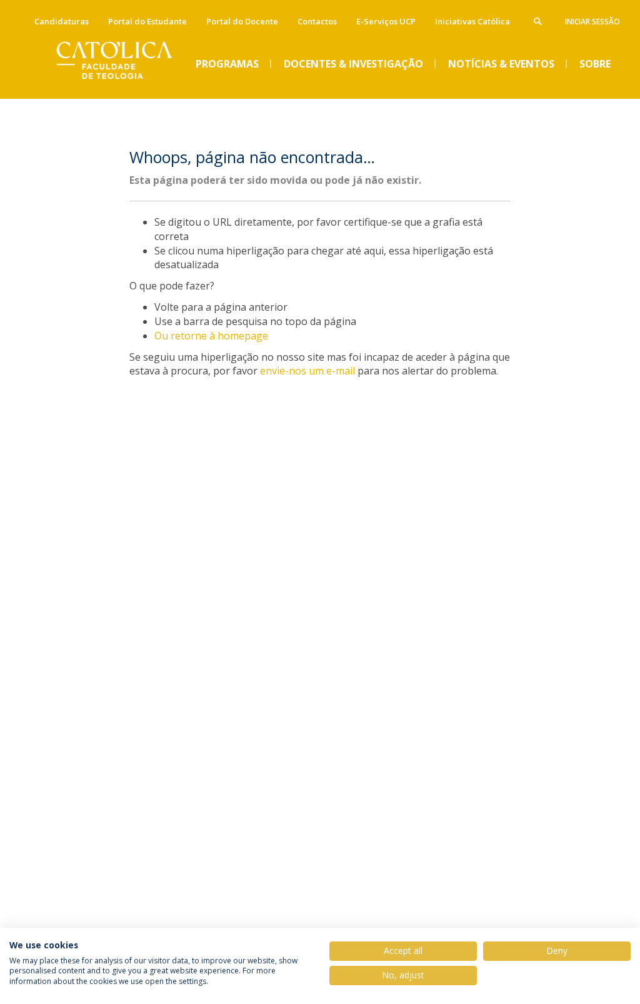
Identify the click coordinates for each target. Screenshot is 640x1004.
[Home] (123, 88)
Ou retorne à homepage (211, 336)
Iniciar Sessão (592, 21)
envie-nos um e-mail (307, 371)
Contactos (317, 21)
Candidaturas (61, 21)
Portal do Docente (242, 21)
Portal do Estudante (147, 21)
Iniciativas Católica (472, 21)
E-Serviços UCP (386, 21)
